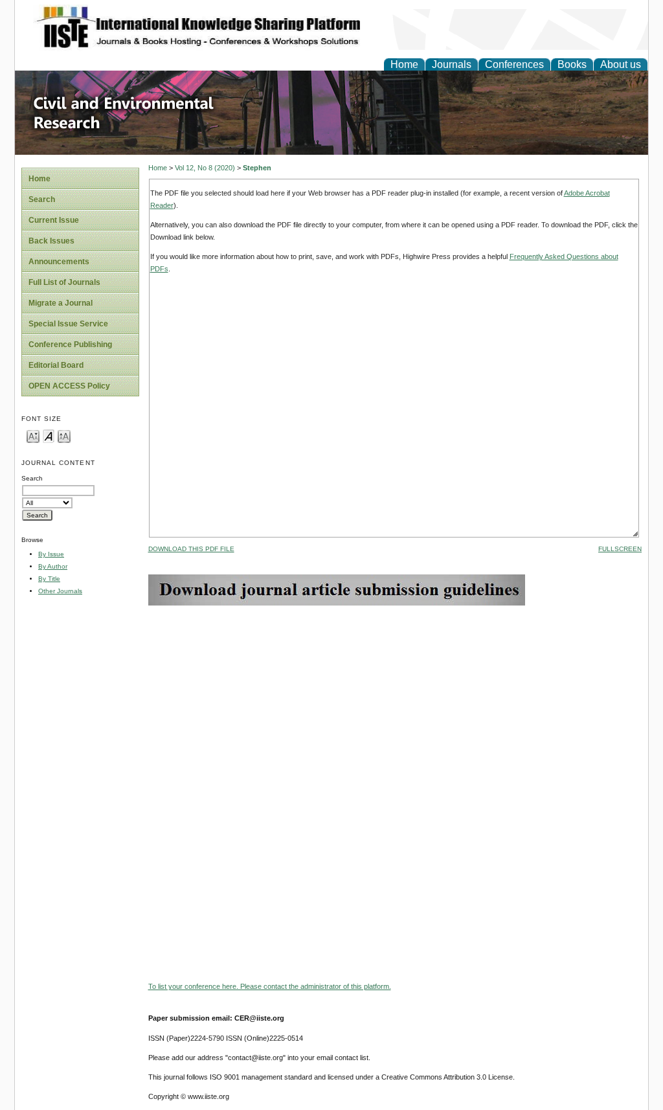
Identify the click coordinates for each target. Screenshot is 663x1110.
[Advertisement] (395, 696)
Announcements (58, 261)
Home (404, 64)
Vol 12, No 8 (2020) (205, 168)
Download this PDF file (191, 548)
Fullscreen (620, 548)
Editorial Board (56, 365)
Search (41, 199)
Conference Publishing (70, 344)
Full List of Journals (64, 282)
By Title (49, 578)
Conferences (514, 64)
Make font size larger (64, 435)
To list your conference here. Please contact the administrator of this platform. (269, 986)
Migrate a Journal (60, 303)
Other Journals (60, 591)
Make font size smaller (33, 435)
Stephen (257, 168)
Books (572, 64)
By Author (52, 566)
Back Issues (51, 240)
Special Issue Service (68, 323)
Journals (451, 64)
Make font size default (48, 435)
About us (620, 64)
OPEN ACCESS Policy (69, 386)
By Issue (51, 554)
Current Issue (53, 220)
